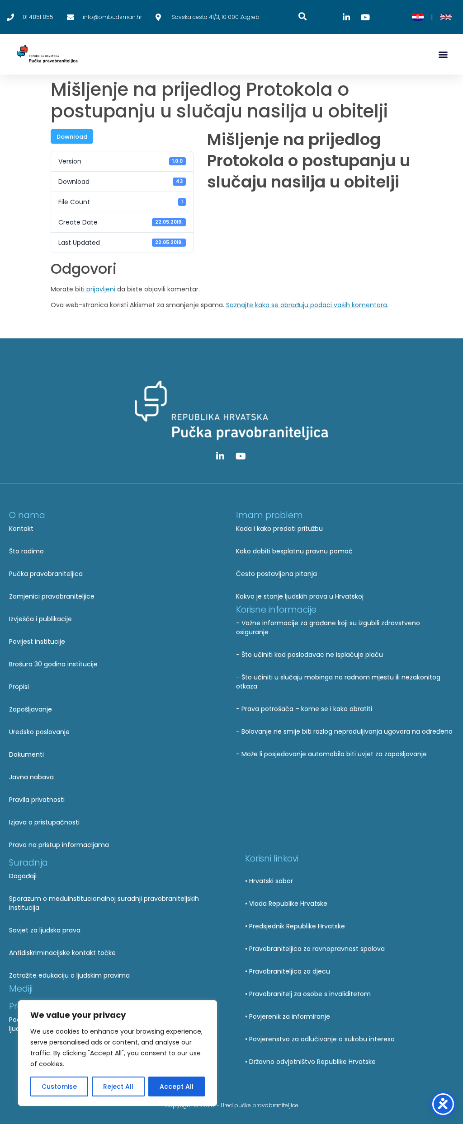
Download (72, 136)
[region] (117, 1053)
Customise (59, 1086)
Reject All (118, 1086)
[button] (442, 54)
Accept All (177, 1086)
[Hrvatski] (418, 17)
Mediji (21, 989)
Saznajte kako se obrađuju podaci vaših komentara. (307, 304)
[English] (446, 17)
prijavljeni (100, 289)
